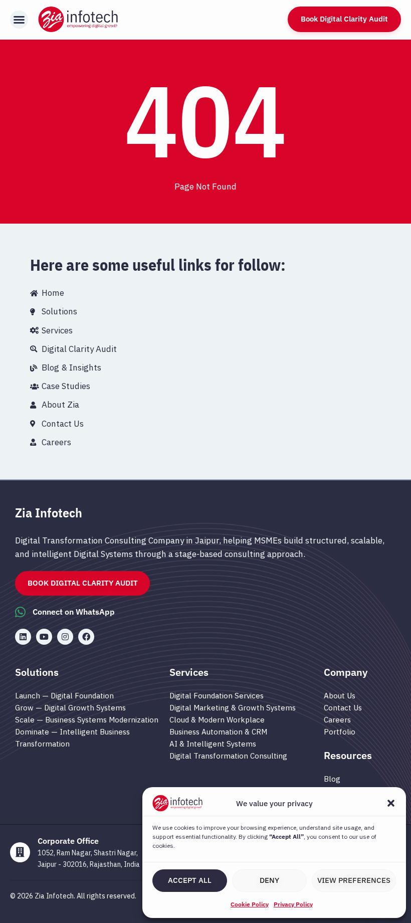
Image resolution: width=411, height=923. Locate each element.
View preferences (353, 880)
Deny (269, 880)
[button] (391, 803)
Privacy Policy (293, 904)
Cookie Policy (250, 904)
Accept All (190, 880)
